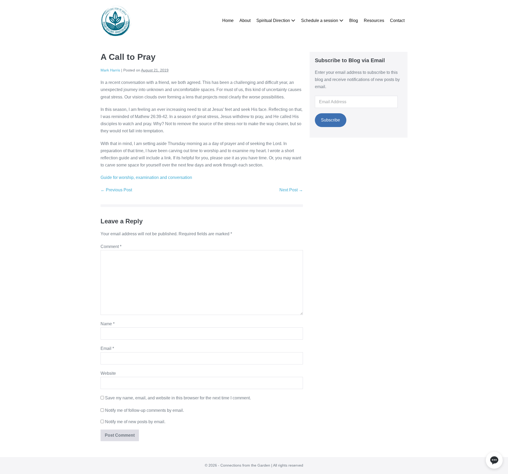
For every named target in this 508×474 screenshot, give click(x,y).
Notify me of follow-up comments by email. (144, 410)
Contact (397, 20)
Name (108, 324)
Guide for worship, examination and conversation (146, 177)
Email (107, 348)
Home (228, 20)
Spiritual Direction (273, 20)
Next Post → (291, 190)
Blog (353, 20)
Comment (111, 246)
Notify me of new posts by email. (135, 421)
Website (108, 373)
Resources (374, 20)
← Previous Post (116, 190)
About (245, 20)
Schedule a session (320, 20)
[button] (494, 460)
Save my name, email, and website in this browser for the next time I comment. (178, 398)
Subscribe (330, 120)
